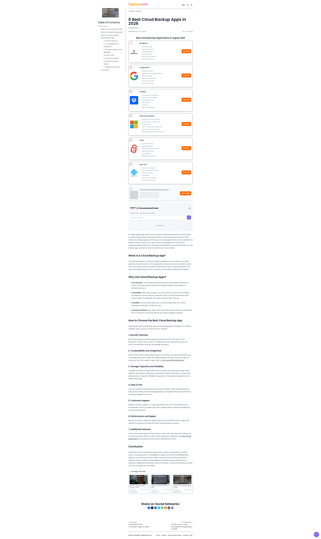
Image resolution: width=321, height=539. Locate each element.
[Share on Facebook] (148, 507)
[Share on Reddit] (165, 507)
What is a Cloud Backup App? (112, 29)
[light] (192, 5)
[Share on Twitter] (152, 507)
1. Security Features (111, 41)
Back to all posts (135, 11)
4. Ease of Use (109, 55)
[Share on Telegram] (158, 507)
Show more (103, 26)
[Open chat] (316, 534)
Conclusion (105, 70)
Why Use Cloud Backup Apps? (112, 32)
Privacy (164, 535)
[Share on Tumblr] (169, 507)
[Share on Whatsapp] (162, 507)
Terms (158, 535)
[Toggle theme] (189, 208)
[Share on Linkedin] (155, 507)
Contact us (186, 535)
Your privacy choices (174, 535)
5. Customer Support (111, 58)
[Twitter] (192, 535)
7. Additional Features (112, 67)
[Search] (188, 5)
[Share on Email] (172, 507)
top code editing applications (173, 360)
